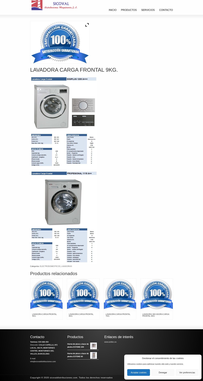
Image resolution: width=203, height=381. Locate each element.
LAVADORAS (66, 266)
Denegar (163, 372)
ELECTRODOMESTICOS (50, 266)
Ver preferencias (187, 372)
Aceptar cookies (139, 372)
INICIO (113, 10)
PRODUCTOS (129, 10)
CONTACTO (166, 10)
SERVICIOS (148, 10)
